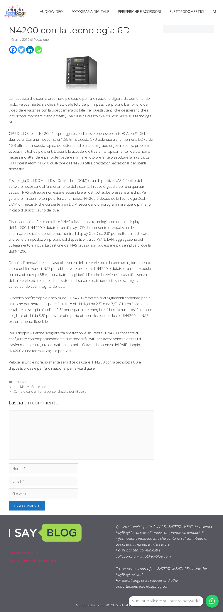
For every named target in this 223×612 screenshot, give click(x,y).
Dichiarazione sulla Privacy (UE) (33, 560)
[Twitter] (21, 50)
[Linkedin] (30, 50)
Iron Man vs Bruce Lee (30, 387)
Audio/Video (51, 11)
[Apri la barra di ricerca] (215, 11)
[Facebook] (13, 50)
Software (20, 382)
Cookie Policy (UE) (23, 552)
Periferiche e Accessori (139, 11)
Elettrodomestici (187, 11)
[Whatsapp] (38, 50)
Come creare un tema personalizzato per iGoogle (50, 391)
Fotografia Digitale (90, 11)
